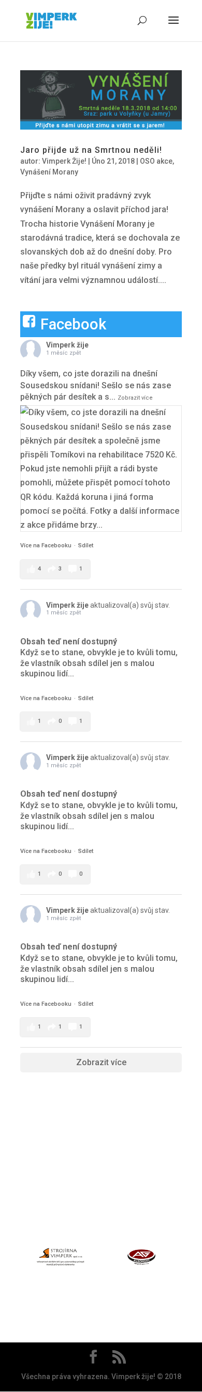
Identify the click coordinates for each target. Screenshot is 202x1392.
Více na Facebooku (45, 545)
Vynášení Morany (49, 172)
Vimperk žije (67, 345)
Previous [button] (14, 1259)
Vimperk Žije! (64, 161)
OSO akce (156, 161)
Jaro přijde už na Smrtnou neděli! (91, 150)
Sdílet (85, 545)
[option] (60, 1259)
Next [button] (187, 1259)
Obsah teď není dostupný (68, 641)
